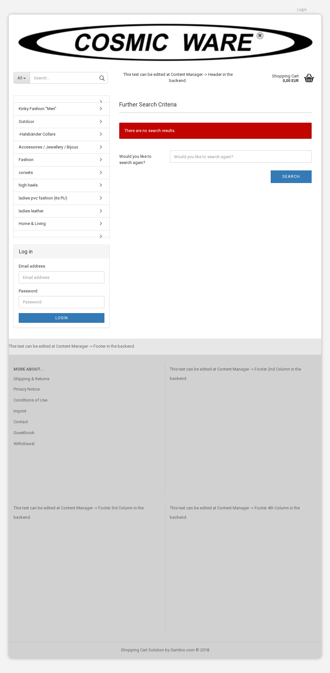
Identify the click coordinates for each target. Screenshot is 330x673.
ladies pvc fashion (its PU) (43, 198)
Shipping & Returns (31, 378)
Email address (32, 266)
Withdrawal (24, 443)
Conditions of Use (30, 400)
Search (291, 176)
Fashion (26, 159)
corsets (26, 172)
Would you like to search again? (135, 159)
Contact (21, 421)
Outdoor (26, 121)
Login (302, 9)
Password (28, 291)
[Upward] (312, 663)
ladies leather (31, 211)
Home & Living (32, 223)
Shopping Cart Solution (142, 650)
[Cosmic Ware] (165, 40)
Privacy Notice (27, 389)
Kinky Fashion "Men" (37, 108)
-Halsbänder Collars (37, 134)
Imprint (20, 411)
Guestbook (24, 432)
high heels (28, 185)
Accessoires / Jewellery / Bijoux (48, 147)
